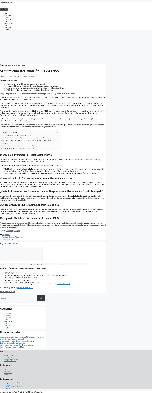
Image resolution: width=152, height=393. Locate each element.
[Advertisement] (76, 47)
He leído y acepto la (18, 288)
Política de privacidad (25, 288)
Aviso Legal (8, 357)
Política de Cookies (10, 361)
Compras (7, 15)
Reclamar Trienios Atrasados (12, 237)
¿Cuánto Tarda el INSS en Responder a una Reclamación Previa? (23, 138)
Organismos (8, 23)
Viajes (6, 29)
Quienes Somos (9, 355)
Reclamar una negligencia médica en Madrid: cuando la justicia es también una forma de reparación (22, 338)
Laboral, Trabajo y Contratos (13, 386)
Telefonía (7, 27)
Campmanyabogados (13, 231)
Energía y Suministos (10, 385)
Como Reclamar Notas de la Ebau (12, 347)
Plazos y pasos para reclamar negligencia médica (17, 341)
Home (6, 13)
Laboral (7, 21)
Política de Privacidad (63, 284)
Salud (6, 25)
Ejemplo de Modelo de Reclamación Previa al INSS (19, 148)
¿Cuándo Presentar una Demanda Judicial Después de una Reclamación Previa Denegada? (27, 142)
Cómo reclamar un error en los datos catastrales (16, 345)
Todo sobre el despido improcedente (12, 343)
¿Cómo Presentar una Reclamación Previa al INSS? (19, 146)
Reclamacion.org (6, 3)
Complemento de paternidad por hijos (84, 159)
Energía (7, 17)
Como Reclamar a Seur (10, 239)
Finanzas (7, 19)
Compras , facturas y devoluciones (14, 383)
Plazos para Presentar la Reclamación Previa (17, 135)
